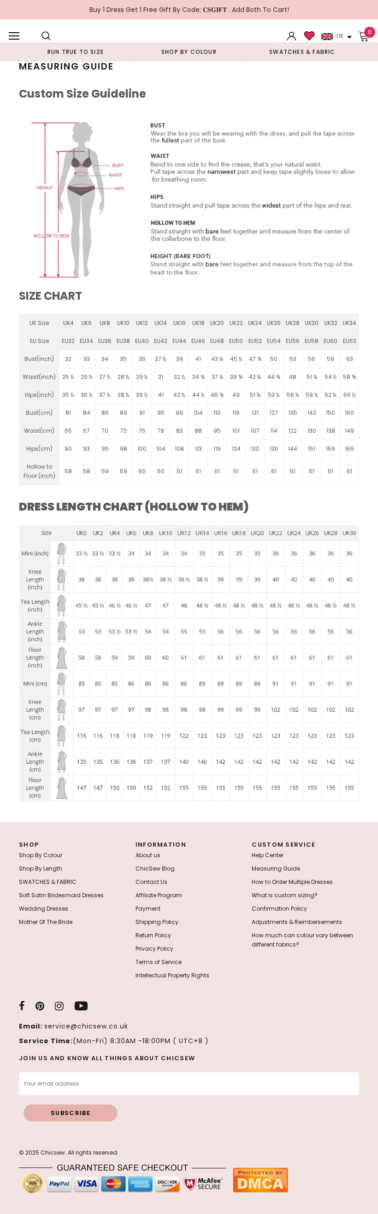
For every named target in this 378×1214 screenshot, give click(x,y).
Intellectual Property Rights (172, 975)
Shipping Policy (157, 922)
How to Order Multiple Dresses (292, 882)
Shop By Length (40, 868)
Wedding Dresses (43, 908)
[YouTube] (81, 1006)
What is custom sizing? (285, 895)
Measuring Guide (276, 868)
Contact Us (151, 882)
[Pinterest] (39, 1006)
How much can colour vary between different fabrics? (302, 939)
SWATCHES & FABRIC (48, 882)
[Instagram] (59, 1006)
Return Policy (153, 935)
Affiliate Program (159, 895)
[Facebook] (22, 1006)
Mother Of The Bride (45, 922)
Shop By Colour (40, 855)
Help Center (268, 855)
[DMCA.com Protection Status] (260, 1179)
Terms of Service (159, 962)
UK (340, 36)
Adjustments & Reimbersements (297, 922)
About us (148, 855)
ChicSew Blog (155, 868)
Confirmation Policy (279, 908)
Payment (148, 908)
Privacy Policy (154, 949)
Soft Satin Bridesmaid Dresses (61, 895)
